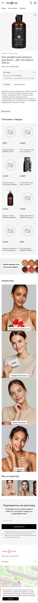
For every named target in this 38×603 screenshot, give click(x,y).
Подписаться (19, 527)
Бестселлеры (12, 8)
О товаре (6, 84)
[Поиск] (31, 3)
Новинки (23, 8)
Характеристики (19, 84)
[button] (5, 111)
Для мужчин (13, 53)
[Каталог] (3, 3)
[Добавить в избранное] (35, 15)
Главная (4, 53)
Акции (4, 8)
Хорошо (10, 599)
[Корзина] (35, 3)
